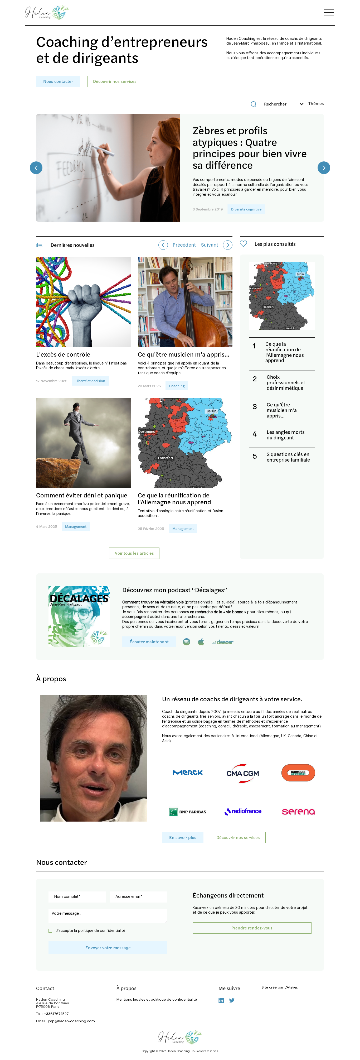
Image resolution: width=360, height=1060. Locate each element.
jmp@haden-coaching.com (71, 1021)
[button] (311, 104)
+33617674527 (56, 1013)
